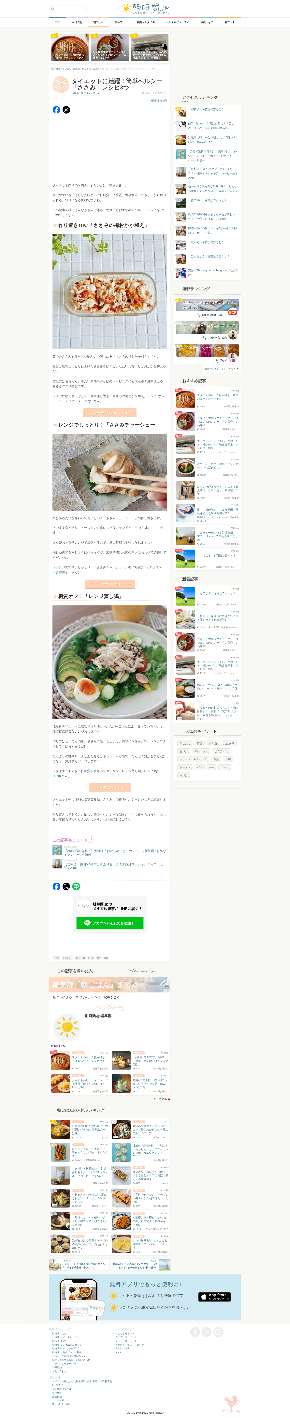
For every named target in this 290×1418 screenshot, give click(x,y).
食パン (184, 751)
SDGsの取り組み (61, 1404)
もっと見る (160, 1098)
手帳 (211, 767)
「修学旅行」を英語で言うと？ (207, 200)
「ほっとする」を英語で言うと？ (209, 256)
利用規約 (57, 1367)
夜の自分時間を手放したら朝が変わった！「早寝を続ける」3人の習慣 (211, 216)
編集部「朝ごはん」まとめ (86, 93)
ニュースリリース (61, 1400)
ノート (225, 767)
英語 (199, 743)
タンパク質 (80, 958)
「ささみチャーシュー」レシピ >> (110, 583)
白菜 (216, 759)
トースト (185, 767)
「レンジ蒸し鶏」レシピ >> (110, 787)
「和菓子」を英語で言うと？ (206, 109)
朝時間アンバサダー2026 (65, 1348)
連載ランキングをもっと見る (220, 368)
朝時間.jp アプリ (61, 1341)
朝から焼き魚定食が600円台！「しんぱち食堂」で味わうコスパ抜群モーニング (213, 188)
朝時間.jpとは (59, 1333)
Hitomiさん (60, 776)
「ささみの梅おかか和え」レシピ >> (110, 412)
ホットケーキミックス (193, 759)
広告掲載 (57, 1396)
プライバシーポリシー (64, 1363)
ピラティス (221, 751)
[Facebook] (56, 112)
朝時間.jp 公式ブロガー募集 (66, 1352)
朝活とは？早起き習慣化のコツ (68, 1356)
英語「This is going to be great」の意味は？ (213, 272)
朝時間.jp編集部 (159, 100)
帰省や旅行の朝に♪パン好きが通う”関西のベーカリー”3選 (213, 230)
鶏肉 (106, 958)
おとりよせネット (124, 1333)
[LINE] (76, 889)
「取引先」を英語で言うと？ (206, 242)
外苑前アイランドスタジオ (129, 1344)
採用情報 (57, 1393)
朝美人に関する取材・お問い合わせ (71, 1360)
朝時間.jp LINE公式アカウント (68, 1344)
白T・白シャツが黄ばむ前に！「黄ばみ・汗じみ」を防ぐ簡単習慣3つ (211, 125)
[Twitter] (66, 112)
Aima (118, 1352)
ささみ (56, 958)
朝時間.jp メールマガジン (65, 1337)
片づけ (184, 775)
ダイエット (67, 958)
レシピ (91, 958)
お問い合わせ (59, 1371)
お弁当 (213, 743)
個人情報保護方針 (61, 1389)
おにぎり (228, 743)
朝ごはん (185, 743)
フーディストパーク (126, 1341)
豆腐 (228, 759)
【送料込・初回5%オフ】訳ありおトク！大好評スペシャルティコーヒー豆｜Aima (213, 173)
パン (199, 767)
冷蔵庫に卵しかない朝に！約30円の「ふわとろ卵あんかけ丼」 (213, 139)
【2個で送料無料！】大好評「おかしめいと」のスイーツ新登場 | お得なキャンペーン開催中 (213, 156)
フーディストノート (126, 1337)
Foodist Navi (122, 1348)
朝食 (99, 958)
